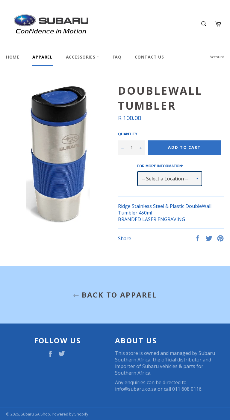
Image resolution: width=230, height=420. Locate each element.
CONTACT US (149, 57)
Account (217, 56)
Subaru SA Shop (35, 414)
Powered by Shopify (70, 414)
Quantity (127, 134)
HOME (12, 57)
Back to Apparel (118, 295)
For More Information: (160, 166)
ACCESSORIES (81, 57)
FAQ (117, 57)
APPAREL (42, 57)
